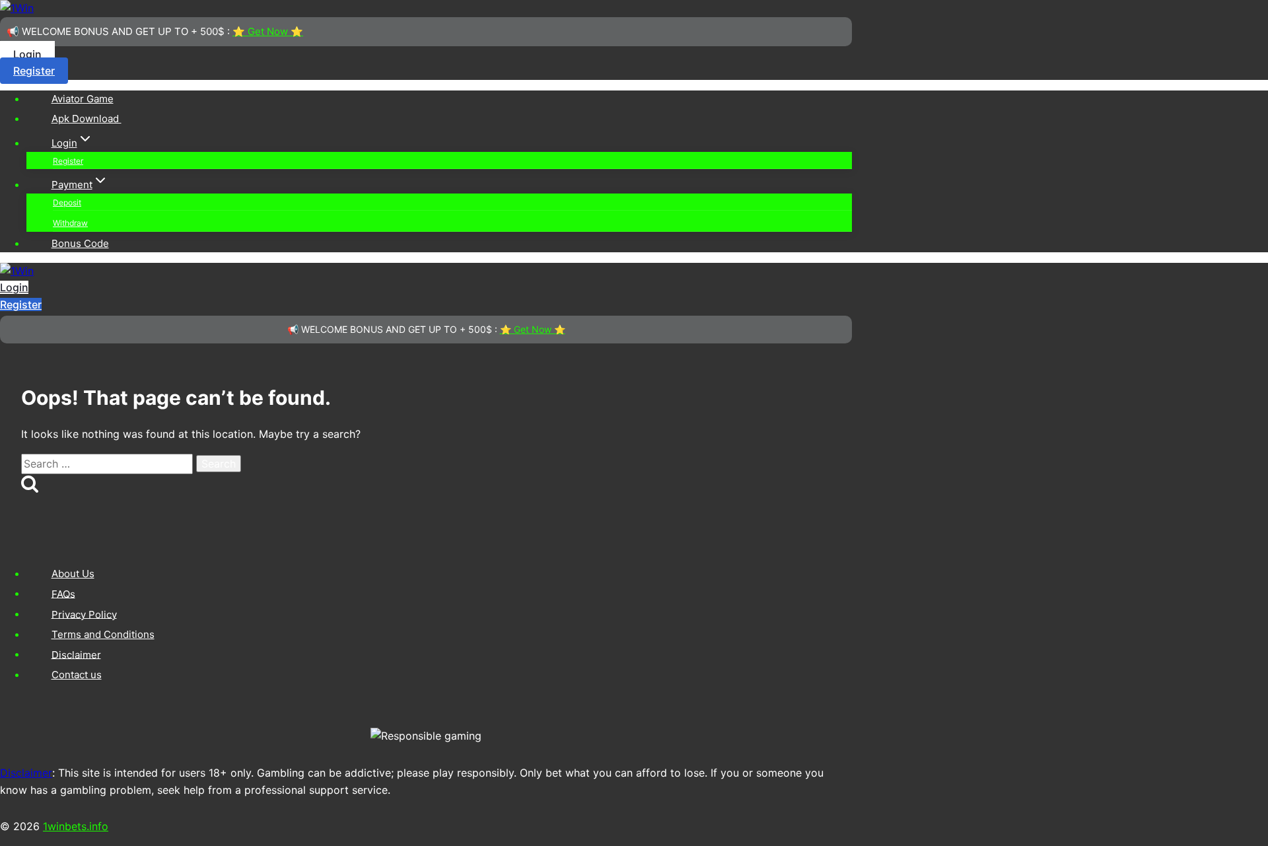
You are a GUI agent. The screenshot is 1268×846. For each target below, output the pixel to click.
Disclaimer (76, 654)
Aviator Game (83, 98)
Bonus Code (80, 243)
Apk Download (87, 118)
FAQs (63, 593)
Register (34, 70)
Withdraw (70, 223)
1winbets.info (75, 826)
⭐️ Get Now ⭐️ (267, 31)
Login (27, 54)
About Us (73, 573)
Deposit (67, 202)
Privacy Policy (84, 614)
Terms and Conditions (103, 634)
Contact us (77, 674)
